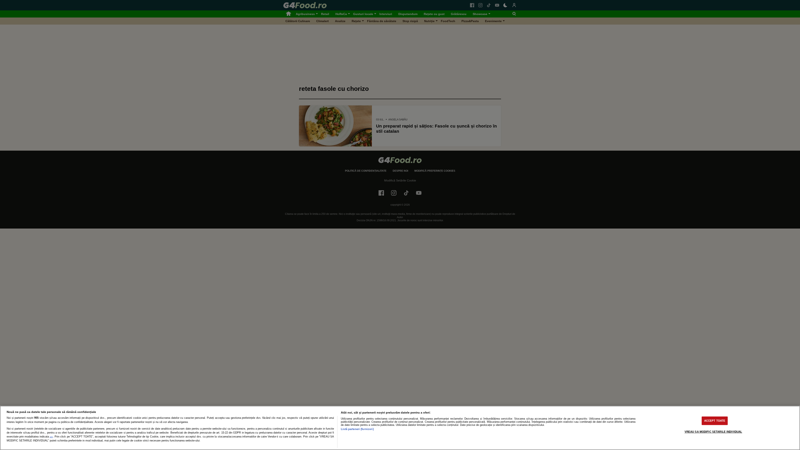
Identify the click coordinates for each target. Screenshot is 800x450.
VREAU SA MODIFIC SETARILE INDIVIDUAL (713, 431)
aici (51, 437)
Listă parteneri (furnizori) (357, 429)
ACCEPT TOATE (714, 420)
